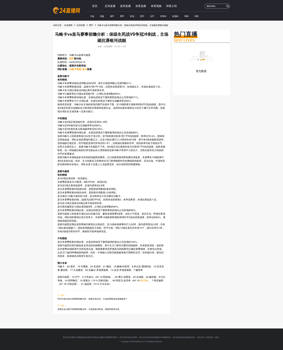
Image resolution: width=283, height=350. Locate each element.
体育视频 (156, 6)
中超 (92, 16)
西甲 (122, 16)
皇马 (84, 69)
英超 (102, 16)
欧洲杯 (175, 16)
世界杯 (163, 16)
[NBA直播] (66, 10)
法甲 (152, 16)
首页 (94, 6)
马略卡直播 (75, 69)
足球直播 (110, 6)
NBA (186, 16)
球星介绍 (171, 6)
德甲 (112, 16)
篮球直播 (125, 6)
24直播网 (68, 25)
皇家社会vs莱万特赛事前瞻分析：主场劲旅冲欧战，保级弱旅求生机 (88, 309)
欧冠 (132, 16)
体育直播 (140, 6)
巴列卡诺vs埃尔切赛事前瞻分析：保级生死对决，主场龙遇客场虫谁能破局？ (92, 298)
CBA (196, 16)
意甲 (142, 16)
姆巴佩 (143, 280)
